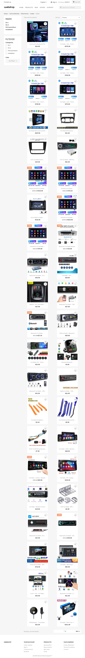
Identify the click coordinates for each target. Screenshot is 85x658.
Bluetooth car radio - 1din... (67, 535)
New (36, 7)
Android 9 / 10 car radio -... (37, 246)
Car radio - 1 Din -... (67, 275)
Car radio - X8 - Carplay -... (67, 478)
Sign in (26, 647)
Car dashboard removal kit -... (67, 420)
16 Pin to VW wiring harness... (37, 449)
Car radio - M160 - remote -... (67, 449)
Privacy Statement (69, 645)
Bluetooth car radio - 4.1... (67, 593)
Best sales (47, 649)
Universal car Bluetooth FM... (37, 44)
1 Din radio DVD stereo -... (67, 131)
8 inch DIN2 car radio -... (37, 217)
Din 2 (7, 25)
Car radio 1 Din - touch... (37, 362)
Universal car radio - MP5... (37, 564)
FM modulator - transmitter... (37, 622)
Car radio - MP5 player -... (67, 564)
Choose (71, 18)
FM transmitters (11, 27)
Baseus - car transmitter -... (37, 304)
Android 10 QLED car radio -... (37, 188)
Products (29, 7)
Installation (9, 29)
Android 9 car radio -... (67, 188)
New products (48, 647)
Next (78, 631)
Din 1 (7, 23)
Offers (42, 7)
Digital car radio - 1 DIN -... (67, 391)
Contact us (7, 2)
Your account (29, 642)
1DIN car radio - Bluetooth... (67, 333)
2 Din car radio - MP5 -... (67, 507)
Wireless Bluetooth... (67, 362)
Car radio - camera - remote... (37, 478)
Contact (66, 649)
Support (50, 7)
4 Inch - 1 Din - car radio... (37, 593)
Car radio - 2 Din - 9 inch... (67, 44)
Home (21, 7)
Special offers (48, 645)
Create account (28, 649)
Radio (9, 19)
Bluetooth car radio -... (37, 333)
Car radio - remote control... (37, 507)
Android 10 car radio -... (67, 217)
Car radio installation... (37, 420)
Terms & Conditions (69, 647)
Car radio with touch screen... (37, 131)
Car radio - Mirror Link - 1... (67, 622)
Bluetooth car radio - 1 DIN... (67, 304)
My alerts (26, 651)
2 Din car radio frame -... (37, 159)
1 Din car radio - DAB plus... (67, 159)
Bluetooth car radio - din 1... (37, 275)
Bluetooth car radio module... (67, 246)
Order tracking (28, 645)
